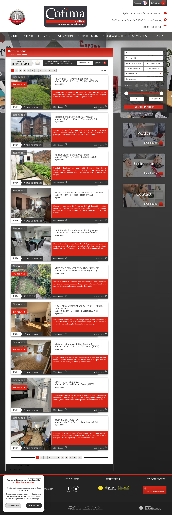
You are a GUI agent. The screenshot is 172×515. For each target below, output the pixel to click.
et (147, 98)
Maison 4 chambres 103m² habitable (74, 344)
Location (44, 36)
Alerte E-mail (88, 36)
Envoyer (99, 63)
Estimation (65, 36)
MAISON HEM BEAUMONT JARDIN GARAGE (79, 192)
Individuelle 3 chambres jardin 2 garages (76, 230)
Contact (158, 36)
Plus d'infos (153, 142)
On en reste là (33, 478)
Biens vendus (137, 36)
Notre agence (113, 36)
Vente (28, 36)
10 (49, 70)
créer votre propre (20, 63)
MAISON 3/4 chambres (67, 381)
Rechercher (144, 107)
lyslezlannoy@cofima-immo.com (142, 13)
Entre (127, 98)
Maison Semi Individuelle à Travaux (74, 116)
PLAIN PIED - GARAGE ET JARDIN (73, 78)
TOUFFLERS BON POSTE (68, 419)
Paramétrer (13, 505)
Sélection (155, 3)
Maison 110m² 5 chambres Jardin (72, 154)
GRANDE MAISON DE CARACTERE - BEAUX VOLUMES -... (79, 307)
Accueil (13, 36)
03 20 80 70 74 (152, 27)
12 (54, 70)
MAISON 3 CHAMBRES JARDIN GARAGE (77, 268)
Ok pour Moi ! (34, 505)
